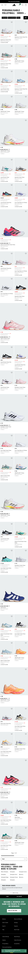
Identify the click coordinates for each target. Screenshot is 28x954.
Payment (16, 926)
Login (7, 896)
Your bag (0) (19, 896)
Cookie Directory (17, 940)
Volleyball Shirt (13, 874)
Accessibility (17, 943)
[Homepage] (14, 5)
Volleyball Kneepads (12, 872)
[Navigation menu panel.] (2, 5)
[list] (12, 18)
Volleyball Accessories (4, 874)
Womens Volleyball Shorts (21, 877)
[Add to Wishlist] (12, 22)
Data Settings (17, 936)
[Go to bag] (25, 5)
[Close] (3, 951)
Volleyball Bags (4, 877)
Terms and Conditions (6, 947)
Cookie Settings (5, 936)
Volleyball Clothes (3, 880)
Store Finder (16, 929)
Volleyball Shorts (12, 880)
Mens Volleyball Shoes (5, 872)
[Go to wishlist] (5, 5)
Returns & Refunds (18, 919)
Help (3, 929)
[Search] (22, 5)
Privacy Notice (5, 943)
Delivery (4, 919)
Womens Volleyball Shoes (23, 874)
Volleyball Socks (23, 871)
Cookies (4, 940)
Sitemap (16, 922)
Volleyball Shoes (14, 877)
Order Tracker (5, 922)
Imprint (4, 926)
